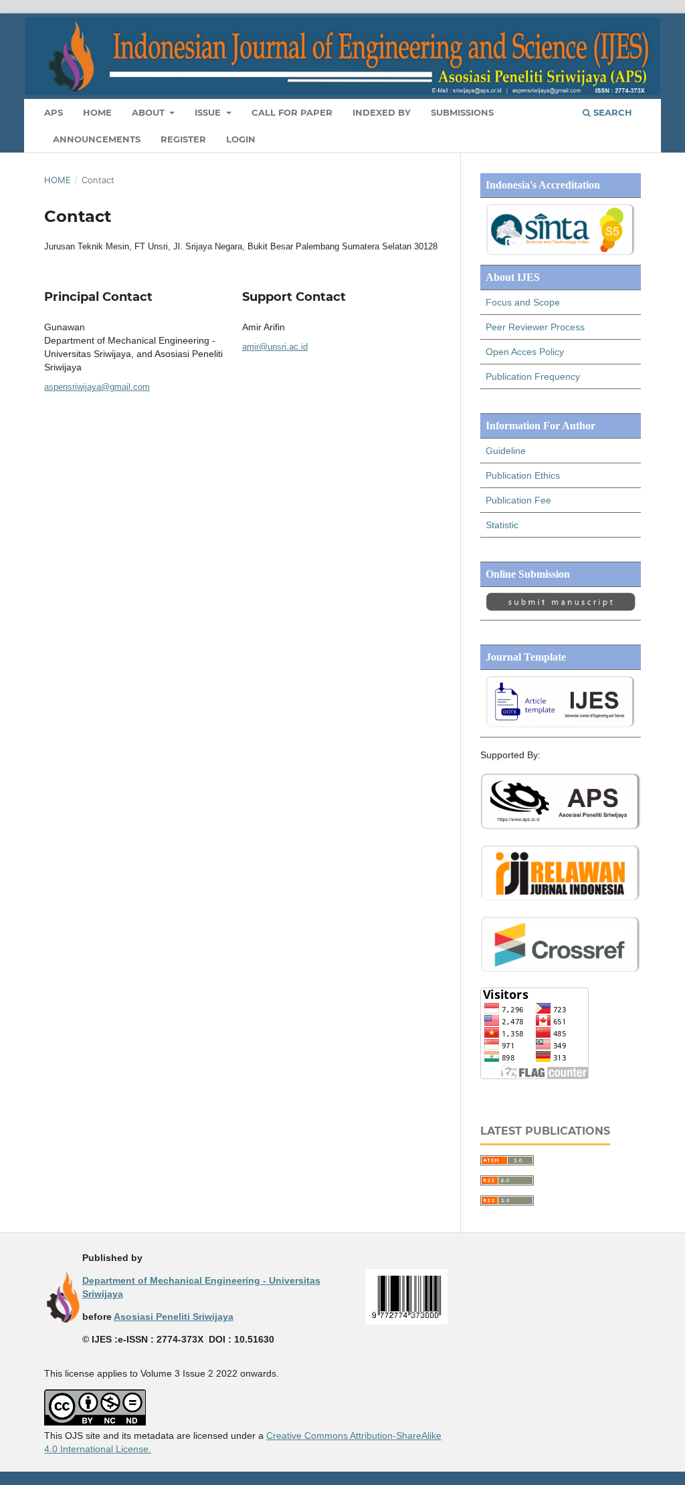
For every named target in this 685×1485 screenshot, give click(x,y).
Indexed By (382, 112)
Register (183, 139)
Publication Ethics (523, 475)
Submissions (462, 112)
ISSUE (209, 112)
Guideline (506, 450)
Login (241, 139)
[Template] (560, 724)
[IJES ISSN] (406, 1321)
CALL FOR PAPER (292, 112)
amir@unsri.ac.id (275, 347)
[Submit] (560, 607)
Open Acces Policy (525, 351)
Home (97, 112)
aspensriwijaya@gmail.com (97, 387)
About (149, 112)
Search (611, 112)
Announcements (96, 139)
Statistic (502, 525)
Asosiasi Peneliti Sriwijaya (173, 1316)
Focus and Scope (523, 302)
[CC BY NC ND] (95, 1422)
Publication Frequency (533, 376)
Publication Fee (518, 500)
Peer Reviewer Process (535, 327)
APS (53, 112)
